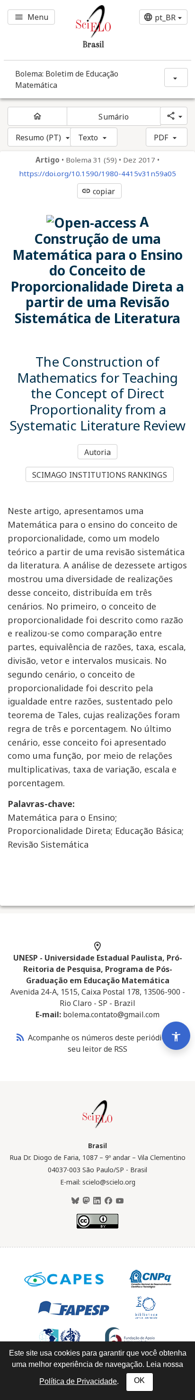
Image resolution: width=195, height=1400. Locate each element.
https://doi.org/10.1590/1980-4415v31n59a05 (97, 174)
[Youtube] (120, 1201)
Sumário (113, 117)
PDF (161, 137)
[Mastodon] (86, 1201)
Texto (88, 137)
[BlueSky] (75, 1201)
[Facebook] (108, 1201)
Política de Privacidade (78, 1381)
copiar (98, 191)
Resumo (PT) (38, 137)
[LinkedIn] (97, 1201)
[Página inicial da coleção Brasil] (97, 1127)
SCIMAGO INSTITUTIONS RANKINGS (99, 475)
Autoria (97, 452)
